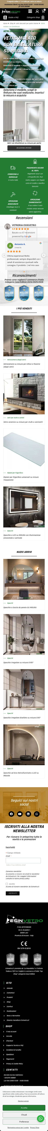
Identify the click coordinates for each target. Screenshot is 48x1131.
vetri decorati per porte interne (27, 23)
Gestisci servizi (23, 1101)
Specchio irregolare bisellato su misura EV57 (21, 717)
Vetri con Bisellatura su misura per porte (24, 143)
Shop (12, 23)
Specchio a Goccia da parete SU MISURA (19, 607)
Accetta (24, 1107)
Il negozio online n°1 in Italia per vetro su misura (24, 1)
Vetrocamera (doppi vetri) (16, 360)
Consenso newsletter (13, 871)
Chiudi (24, 1114)
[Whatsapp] (37, 814)
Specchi (10, 531)
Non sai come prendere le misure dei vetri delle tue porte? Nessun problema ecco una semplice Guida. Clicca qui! (23, 82)
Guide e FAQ (13, 17)
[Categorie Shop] (43, 17)
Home (5, 23)
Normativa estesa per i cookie (18, 1127)
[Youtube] (20, 814)
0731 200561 (25, 6)
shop (9, 1026)
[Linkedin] (28, 814)
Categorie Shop (33, 17)
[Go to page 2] (24, 271)
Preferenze (24, 1121)
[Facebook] (11, 814)
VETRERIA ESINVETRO (24, 225)
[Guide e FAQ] (5, 17)
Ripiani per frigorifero (15, 473)
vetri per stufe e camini (15, 418)
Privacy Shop (34, 1127)
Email (8, 856)
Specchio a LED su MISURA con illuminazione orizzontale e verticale (21, 536)
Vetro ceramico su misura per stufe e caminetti (23, 422)
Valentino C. (21, 244)
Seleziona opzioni (24, 148)
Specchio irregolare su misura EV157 (18, 662)
